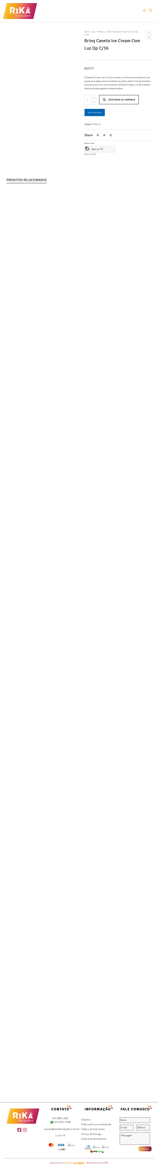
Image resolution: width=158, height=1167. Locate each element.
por (71, 1162)
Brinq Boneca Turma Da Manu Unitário (30, 837)
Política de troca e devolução (96, 1124)
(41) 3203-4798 (62, 1122)
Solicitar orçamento (95, 112)
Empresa (86, 1119)
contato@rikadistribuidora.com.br (62, 1129)
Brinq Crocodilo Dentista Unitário (27, 1088)
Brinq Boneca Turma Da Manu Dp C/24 (30, 334)
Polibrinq (101, 31)
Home (86, 31)
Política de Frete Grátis (93, 1129)
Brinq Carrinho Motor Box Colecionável (30, 585)
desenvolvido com (57, 1162)
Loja (93, 31)
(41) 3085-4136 (60, 1118)
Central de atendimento (93, 1138)
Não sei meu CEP (90, 154)
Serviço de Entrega (91, 1134)
